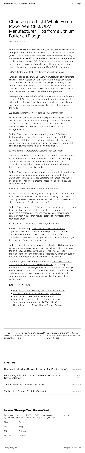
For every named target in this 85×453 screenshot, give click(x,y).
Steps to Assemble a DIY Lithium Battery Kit (24, 384)
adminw (18, 41)
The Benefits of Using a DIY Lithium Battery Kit (25, 391)
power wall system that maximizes (33, 180)
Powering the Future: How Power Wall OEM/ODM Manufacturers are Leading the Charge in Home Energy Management (24, 335)
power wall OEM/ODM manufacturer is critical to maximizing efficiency (40, 263)
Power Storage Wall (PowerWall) (19, 3)
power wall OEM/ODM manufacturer (30, 196)
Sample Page (76, 3)
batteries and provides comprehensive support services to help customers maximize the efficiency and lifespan (42, 248)
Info (24, 41)
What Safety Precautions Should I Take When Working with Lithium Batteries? (32, 377)
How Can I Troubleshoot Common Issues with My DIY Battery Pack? (35, 369)
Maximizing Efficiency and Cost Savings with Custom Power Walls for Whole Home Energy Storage (63, 335)
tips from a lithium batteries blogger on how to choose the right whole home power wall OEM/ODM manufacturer (41, 65)
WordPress (77, 448)
